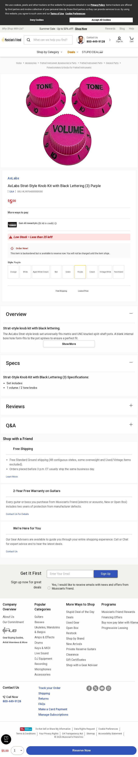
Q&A (11, 191)
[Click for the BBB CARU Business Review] (26, 729)
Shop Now (81, 28)
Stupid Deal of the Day (80, 612)
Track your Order (49, 688)
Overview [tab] (16, 314)
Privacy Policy (98, 5)
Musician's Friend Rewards (118, 612)
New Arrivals (74, 644)
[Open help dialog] (6, 739)
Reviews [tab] (15, 406)
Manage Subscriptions (53, 714)
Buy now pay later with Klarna (118, 622)
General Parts (112, 63)
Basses (39, 622)
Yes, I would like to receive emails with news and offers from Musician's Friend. (90, 586)
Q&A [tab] (11, 426)
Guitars (38, 616)
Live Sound (41, 653)
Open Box (72, 628)
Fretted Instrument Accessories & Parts (58, 63)
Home (19, 63)
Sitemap (91, 733)
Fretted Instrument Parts (91, 63)
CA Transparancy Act (72, 733)
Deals (71, 52)
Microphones (42, 669)
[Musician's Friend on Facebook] (89, 688)
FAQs (41, 704)
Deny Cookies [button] (37, 20)
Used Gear (72, 622)
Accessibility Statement (110, 733)
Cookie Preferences (75, 13)
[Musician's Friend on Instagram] (108, 688)
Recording (40, 664)
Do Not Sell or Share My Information (53, 729)
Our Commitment (13, 622)
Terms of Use (57, 13)
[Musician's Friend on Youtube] (102, 688)
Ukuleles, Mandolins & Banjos (47, 630)
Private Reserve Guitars (81, 649)
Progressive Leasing (115, 628)
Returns (43, 698)
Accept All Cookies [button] (101, 20)
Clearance (72, 654)
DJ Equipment (43, 658)
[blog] (16, 630)
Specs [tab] (13, 363)
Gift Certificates (76, 659)
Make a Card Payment (52, 709)
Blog (122, 28)
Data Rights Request (84, 729)
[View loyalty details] (55, 224)
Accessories (30, 63)
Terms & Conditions (26, 733)
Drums (38, 642)
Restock (71, 633)
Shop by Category (48, 52)
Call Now (12, 699)
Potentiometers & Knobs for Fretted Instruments (69, 67)
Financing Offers (112, 617)
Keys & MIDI (42, 648)
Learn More (12, 476)
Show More (69, 344)
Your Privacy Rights (48, 733)
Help (131, 28)
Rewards (110, 28)
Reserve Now (81, 750)
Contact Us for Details (17, 514)
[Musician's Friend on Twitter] (95, 688)
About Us (8, 616)
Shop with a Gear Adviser (81, 665)
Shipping (44, 693)
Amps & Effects (44, 637)
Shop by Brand (75, 638)
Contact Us (11, 551)
